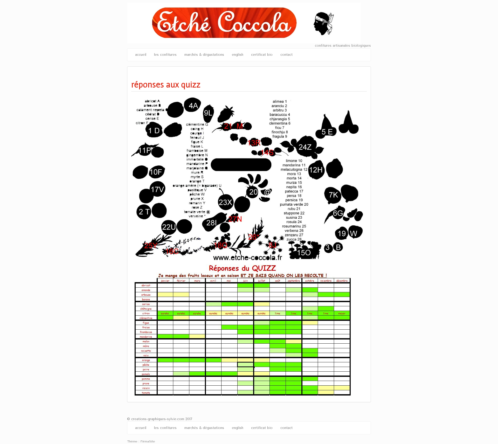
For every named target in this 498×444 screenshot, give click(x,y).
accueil (140, 55)
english (237, 55)
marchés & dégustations (204, 55)
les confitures (165, 55)
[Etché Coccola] (244, 23)
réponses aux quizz (165, 84)
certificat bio (262, 55)
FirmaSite (147, 441)
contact (286, 55)
